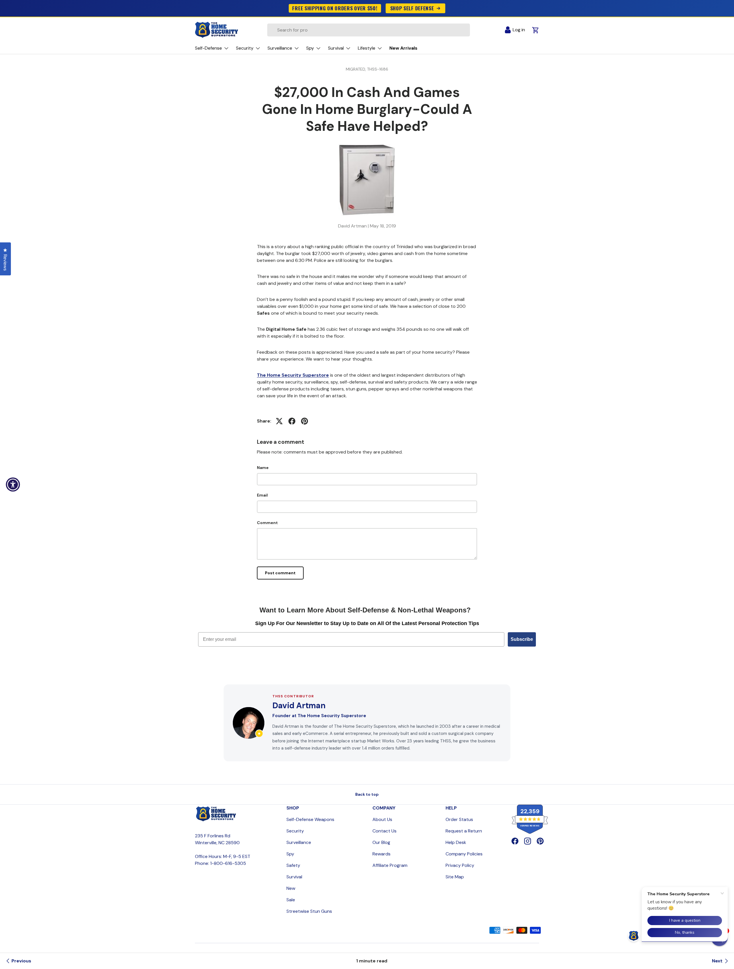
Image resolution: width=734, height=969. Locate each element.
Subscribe (522, 639)
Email (262, 495)
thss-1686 (377, 69)
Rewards (381, 854)
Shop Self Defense (412, 8)
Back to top (367, 794)
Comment (267, 522)
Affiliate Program (389, 865)
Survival (294, 877)
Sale (290, 900)
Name (263, 467)
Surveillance (298, 842)
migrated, (356, 69)
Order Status (459, 819)
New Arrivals (403, 48)
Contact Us (384, 831)
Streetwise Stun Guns (309, 911)
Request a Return (464, 831)
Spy (290, 854)
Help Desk (456, 842)
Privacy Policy (460, 865)
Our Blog (381, 842)
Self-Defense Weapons (310, 819)
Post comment (280, 572)
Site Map (455, 877)
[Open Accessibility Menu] (13, 484)
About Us (382, 819)
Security (295, 831)
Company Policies (464, 854)
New (290, 888)
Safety (293, 865)
